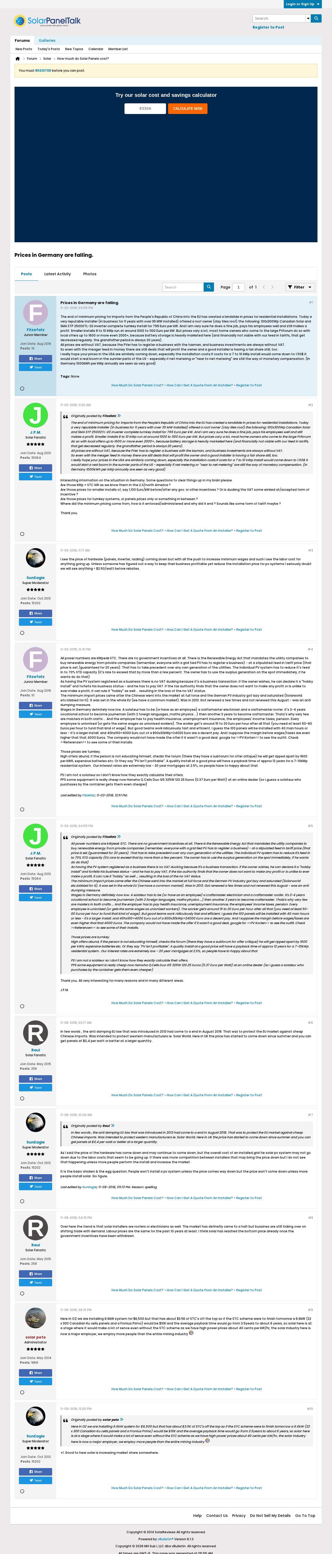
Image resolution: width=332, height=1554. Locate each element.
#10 (310, 1409)
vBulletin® (166, 1539)
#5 (310, 826)
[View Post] (119, 416)
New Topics (74, 49)
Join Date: (28, 343)
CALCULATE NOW (187, 109)
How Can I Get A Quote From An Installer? (200, 385)
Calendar (95, 49)
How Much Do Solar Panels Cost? (137, 385)
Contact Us (217, 1515)
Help (197, 1515)
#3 (310, 550)
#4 (310, 649)
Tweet (38, 367)
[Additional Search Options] (308, 18)
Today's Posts (48, 49)
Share (38, 358)
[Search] (316, 18)
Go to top (305, 1515)
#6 (310, 1022)
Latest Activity (57, 274)
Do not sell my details (270, 1515)
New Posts (24, 49)
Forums (22, 40)
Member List (118, 49)
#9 (310, 1310)
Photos (89, 274)
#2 (310, 405)
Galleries (47, 40)
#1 (311, 302)
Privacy (239, 1515)
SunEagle (89, 1187)
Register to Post (268, 27)
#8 (310, 1217)
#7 (310, 1115)
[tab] (26, 274)
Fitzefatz (88, 795)
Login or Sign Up (300, 4)
